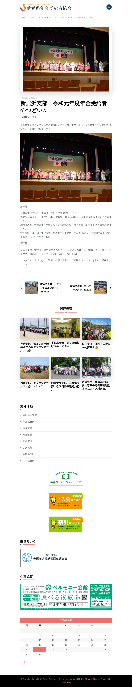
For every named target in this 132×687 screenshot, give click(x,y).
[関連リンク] (46, 550)
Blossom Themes (92, 679)
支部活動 (23, 98)
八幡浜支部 (29, 454)
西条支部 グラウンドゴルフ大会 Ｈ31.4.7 (34, 384)
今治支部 (27, 434)
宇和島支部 (29, 460)
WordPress (66, 682)
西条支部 (27, 428)
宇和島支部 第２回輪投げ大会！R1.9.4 (65, 344)
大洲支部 (27, 447)
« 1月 (22, 662)
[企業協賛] (66, 585)
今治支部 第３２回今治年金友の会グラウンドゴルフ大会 (34, 347)
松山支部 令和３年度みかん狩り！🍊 (96, 345)
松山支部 (27, 441)
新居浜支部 (33, 98)
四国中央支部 (30, 415)
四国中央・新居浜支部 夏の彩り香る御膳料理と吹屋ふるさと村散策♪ (96, 385)
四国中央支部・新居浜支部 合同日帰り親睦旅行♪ (65, 386)
